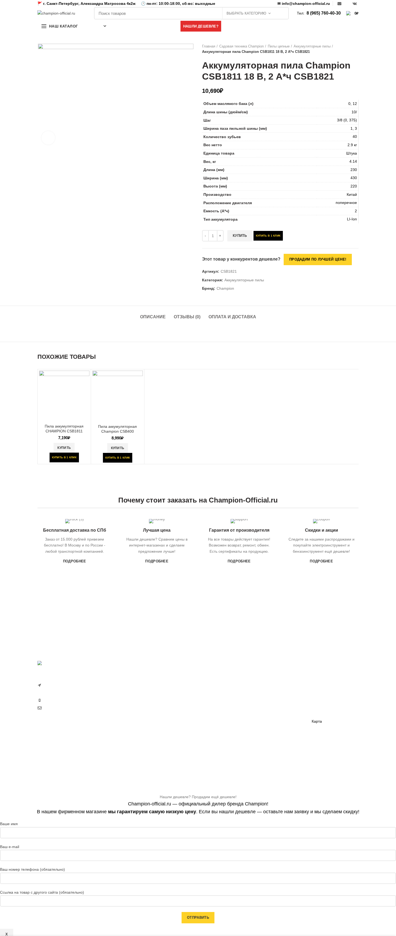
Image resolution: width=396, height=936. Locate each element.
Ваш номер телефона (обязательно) (32, 869)
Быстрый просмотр (85, 379)
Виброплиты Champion (277, 718)
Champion (225, 288)
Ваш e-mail (9, 847)
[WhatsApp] (347, 3)
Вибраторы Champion (276, 709)
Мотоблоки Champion (221, 681)
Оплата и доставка (232, 317)
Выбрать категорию (246, 13)
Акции (317, 703)
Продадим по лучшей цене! (317, 259)
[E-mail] (339, 3)
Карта (317, 721)
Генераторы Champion (277, 681)
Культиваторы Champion (223, 699)
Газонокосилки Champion (224, 690)
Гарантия (320, 684)
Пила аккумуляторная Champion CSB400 (117, 428)
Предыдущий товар (345, 49)
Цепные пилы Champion (223, 718)
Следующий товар (356, 49)
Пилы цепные (279, 46)
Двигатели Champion (275, 699)
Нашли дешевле (326, 693)
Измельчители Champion (224, 765)
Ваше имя (9, 824)
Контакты (320, 712)
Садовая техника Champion (241, 46)
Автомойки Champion (220, 746)
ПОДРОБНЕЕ (74, 561)
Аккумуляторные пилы (312, 46)
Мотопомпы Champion (277, 690)
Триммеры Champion (220, 709)
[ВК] (355, 3)
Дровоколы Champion (221, 727)
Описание (153, 317)
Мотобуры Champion (275, 727)
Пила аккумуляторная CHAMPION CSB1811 (64, 428)
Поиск (282, 13)
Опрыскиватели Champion (225, 737)
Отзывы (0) (187, 317)
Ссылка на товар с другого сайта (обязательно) (42, 892)
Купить (240, 236)
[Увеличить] (48, 138)
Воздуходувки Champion (223, 755)
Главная (208, 46)
